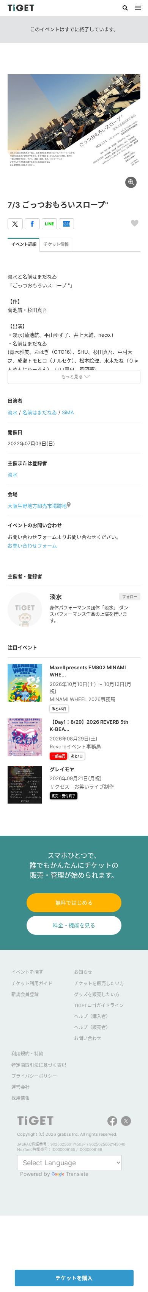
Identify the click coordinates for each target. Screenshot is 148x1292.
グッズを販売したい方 (97, 994)
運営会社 (20, 1087)
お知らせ (83, 972)
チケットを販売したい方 (99, 983)
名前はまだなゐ (39, 412)
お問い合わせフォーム (32, 546)
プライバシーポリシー (34, 1076)
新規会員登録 (25, 994)
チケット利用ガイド (31, 983)
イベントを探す (27, 972)
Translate (77, 1174)
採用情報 (20, 1098)
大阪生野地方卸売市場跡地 (37, 506)
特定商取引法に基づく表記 (38, 1065)
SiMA (68, 412)
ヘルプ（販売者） (92, 1027)
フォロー (129, 596)
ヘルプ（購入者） (92, 1016)
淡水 (12, 412)
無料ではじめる (74, 902)
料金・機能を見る (74, 925)
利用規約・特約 (27, 1054)
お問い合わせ (87, 1038)
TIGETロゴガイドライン (99, 1005)
